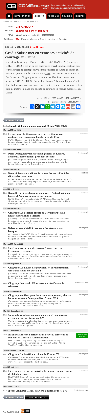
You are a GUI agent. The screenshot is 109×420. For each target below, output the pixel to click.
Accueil (6, 22)
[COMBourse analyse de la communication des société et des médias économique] (47, 11)
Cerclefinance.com (81, 283)
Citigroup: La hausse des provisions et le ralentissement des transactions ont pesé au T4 (38, 269)
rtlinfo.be (84, 173)
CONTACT (80, 16)
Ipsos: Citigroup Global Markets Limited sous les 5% (37, 390)
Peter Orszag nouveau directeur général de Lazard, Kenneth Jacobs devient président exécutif (36, 155)
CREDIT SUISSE (15, 65)
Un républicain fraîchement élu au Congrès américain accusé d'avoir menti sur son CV (37, 316)
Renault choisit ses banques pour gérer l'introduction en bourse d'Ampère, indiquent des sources (39, 194)
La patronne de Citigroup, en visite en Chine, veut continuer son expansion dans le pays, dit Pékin (35, 135)
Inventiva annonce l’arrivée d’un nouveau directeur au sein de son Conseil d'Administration (38, 336)
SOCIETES (39, 16)
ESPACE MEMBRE (22, 16)
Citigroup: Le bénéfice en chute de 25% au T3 (33, 354)
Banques (22, 22)
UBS (47, 73)
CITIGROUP (33, 22)
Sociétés (14, 22)
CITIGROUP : (15, 412)
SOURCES (67, 16)
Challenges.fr (22, 47)
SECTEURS (53, 16)
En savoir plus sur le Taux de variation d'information (44, 39)
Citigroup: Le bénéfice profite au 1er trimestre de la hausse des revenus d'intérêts (36, 214)
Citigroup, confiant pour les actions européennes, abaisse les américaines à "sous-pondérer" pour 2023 (39, 297)
